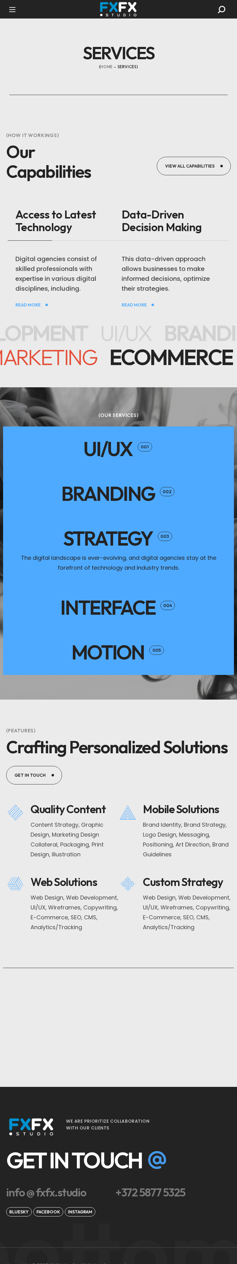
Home (106, 66)
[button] (221, 9)
